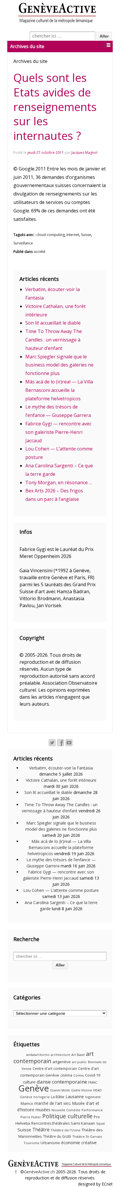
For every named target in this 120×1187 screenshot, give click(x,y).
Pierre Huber (30, 1117)
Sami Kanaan (83, 1123)
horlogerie (41, 1097)
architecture (60, 1055)
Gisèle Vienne (81, 1090)
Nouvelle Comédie (66, 1110)
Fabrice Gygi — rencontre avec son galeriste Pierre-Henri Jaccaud (58, 432)
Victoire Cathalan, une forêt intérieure (61, 780)
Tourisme (31, 1143)
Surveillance (23, 243)
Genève (33, 1088)
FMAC (92, 1082)
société (39, 251)
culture (29, 1082)
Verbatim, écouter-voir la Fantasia (61, 768)
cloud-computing (50, 234)
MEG (67, 1103)
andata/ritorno (38, 1054)
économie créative (79, 1142)
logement (92, 1097)
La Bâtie (57, 1096)
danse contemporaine (62, 1081)
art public (79, 1062)
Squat (100, 1123)
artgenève (61, 1061)
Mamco (27, 1103)
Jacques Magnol (84, 152)
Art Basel (78, 1055)
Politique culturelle (67, 1116)
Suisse (86, 234)
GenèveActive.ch (39, 1171)
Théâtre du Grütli (57, 1136)
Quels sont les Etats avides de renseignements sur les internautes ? (55, 106)
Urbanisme (50, 1142)
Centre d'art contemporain (55, 1068)
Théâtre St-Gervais (87, 1136)
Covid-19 (92, 1075)
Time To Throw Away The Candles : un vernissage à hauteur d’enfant (53, 339)
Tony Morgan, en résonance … (58, 482)
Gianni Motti (60, 1090)
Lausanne (75, 1096)
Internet (72, 234)
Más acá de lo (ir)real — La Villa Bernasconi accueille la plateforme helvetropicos (59, 390)
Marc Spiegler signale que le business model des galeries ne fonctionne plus (59, 365)
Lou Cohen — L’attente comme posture (61, 890)
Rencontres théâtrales (50, 1123)
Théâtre (41, 1129)
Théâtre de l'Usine (65, 1130)
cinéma (66, 1075)
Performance (92, 1110)
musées (43, 1109)
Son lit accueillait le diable (53, 323)
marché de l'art (48, 1103)
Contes (78, 1075)
